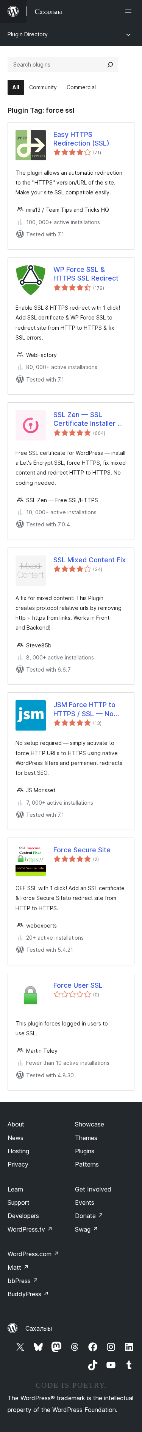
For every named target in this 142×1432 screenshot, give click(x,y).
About (16, 1124)
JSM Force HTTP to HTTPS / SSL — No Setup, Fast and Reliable (84, 709)
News (15, 1138)
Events (84, 1202)
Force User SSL (78, 985)
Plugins (84, 1151)
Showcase (89, 1124)
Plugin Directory (28, 34)
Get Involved (93, 1189)
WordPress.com (33, 1254)
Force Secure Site (82, 850)
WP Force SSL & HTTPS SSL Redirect (86, 273)
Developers (23, 1215)
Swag (86, 1229)
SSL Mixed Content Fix (89, 560)
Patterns (87, 1164)
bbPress (23, 1281)
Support (19, 1202)
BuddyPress (28, 1294)
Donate (89, 1215)
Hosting (18, 1151)
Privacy (18, 1164)
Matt (18, 1267)
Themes (86, 1138)
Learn (15, 1189)
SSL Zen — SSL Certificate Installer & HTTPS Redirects (87, 419)
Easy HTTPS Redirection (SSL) (81, 138)
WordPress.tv (30, 1229)
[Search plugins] (110, 64)
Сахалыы (38, 1328)
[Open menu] (130, 11)
